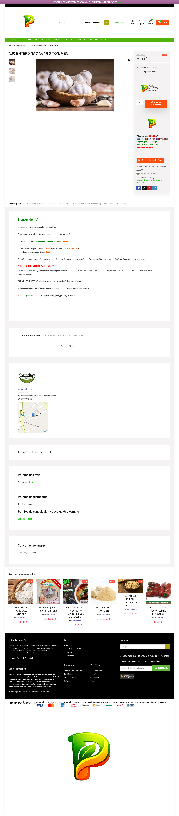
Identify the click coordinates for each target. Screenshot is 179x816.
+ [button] (20, 405)
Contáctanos (69, 674)
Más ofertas (63, 203)
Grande (155, 180)
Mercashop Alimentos (148, 174)
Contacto (12, 658)
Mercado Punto (25, 389)
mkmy (138, 182)
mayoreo (161, 180)
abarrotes (139, 180)
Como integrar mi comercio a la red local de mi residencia (29, 692)
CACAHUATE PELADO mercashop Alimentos (131, 601)
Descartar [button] (122, 2)
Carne (48, 40)
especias (149, 180)
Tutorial (69, 652)
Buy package (48, 621)
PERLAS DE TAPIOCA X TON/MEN (20, 610)
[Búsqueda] (106, 22)
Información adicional (34, 203)
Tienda (51, 203)
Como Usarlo (95, 674)
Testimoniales (96, 671)
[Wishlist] (140, 21)
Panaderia (39, 40)
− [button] (20, 408)
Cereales (58, 40)
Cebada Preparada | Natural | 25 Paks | (48, 609)
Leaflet (45, 432)
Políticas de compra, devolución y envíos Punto (92, 203)
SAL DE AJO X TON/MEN (103, 609)
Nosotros (69, 645)
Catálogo (67, 681)
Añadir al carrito (156, 103)
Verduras (88, 40)
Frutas (78, 40)
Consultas (121, 203)
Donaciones (95, 677)
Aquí (31, 482)
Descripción (15, 203)
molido (143, 182)
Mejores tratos (70, 677)
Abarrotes (21, 46)
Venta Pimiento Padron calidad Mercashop (158, 610)
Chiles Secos (100, 40)
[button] (129, 60)
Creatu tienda (119, 22)
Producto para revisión (73, 671)
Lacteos (68, 40)
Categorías (27, 40)
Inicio (14, 40)
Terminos (70, 656)
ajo (144, 180)
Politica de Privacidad (25, 658)
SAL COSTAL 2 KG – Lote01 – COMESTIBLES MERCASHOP (76, 612)
